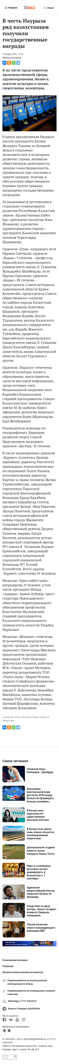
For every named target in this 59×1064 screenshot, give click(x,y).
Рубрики (12, 7)
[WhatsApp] (14, 63)
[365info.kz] (29, 8)
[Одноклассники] (9, 63)
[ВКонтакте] (4, 63)
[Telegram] (18, 63)
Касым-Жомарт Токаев (27, 717)
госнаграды (8, 717)
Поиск (50, 8)
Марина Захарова (11, 57)
